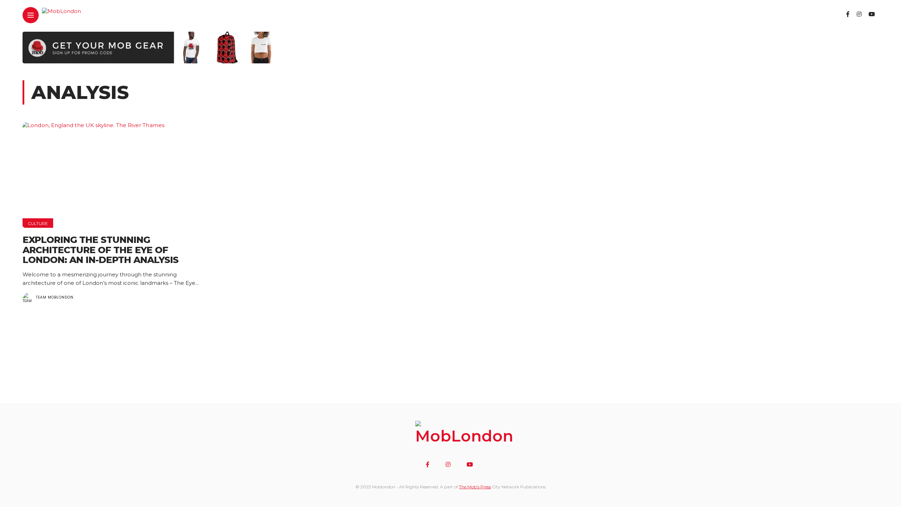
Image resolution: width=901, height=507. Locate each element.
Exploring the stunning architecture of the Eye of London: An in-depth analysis (100, 249)
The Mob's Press (475, 486)
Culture (38, 223)
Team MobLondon (55, 297)
